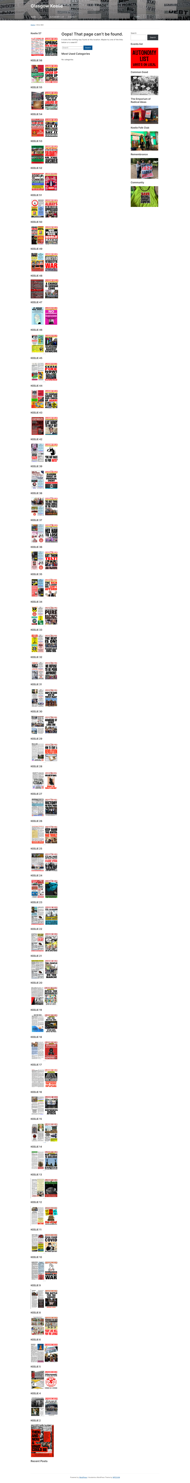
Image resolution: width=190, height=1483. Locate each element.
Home (33, 25)
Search (156, 17)
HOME (33, 17)
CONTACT (72, 17)
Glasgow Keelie (47, 6)
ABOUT (43, 17)
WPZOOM (116, 1477)
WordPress (83, 1477)
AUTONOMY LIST (57, 17)
